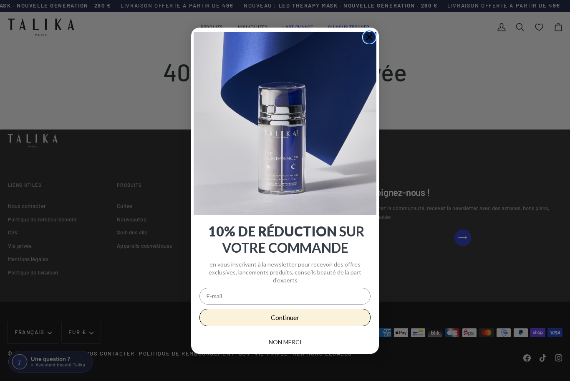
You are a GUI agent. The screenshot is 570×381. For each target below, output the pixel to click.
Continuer (285, 317)
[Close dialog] (369, 37)
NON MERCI (285, 341)
